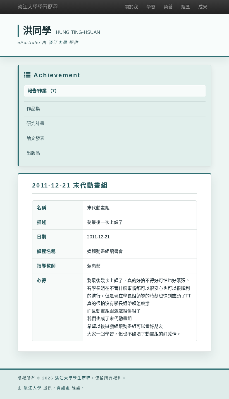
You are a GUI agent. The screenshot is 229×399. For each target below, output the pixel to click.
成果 (202, 6)
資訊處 (63, 388)
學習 (150, 6)
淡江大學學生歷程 (73, 378)
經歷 (185, 6)
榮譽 (168, 6)
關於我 (131, 6)
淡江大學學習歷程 (38, 7)
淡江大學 (57, 42)
